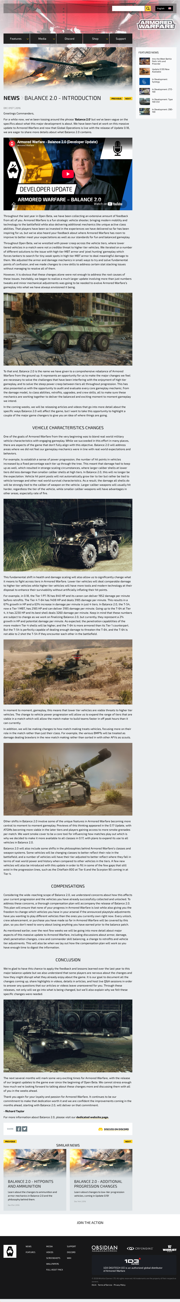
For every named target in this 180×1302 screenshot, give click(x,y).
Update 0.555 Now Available (160, 70)
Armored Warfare (10, 1251)
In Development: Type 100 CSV (162, 100)
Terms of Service (105, 1285)
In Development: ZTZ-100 (162, 90)
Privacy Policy (120, 1285)
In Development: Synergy (160, 80)
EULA (94, 1285)
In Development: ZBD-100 (162, 110)
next (128, 98)
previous (116, 98)
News (12, 97)
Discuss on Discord (116, 1129)
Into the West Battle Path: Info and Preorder (162, 61)
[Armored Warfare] (156, 24)
